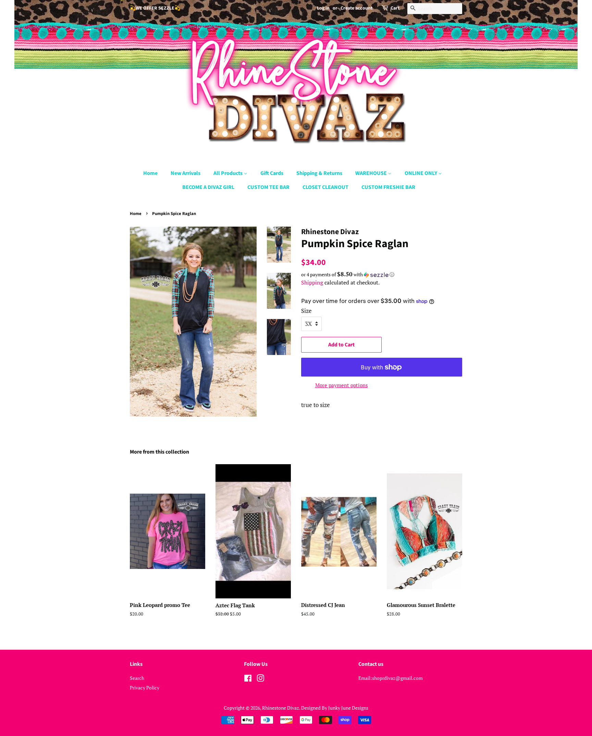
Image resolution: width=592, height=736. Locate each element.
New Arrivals (185, 173)
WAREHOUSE (371, 173)
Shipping (312, 282)
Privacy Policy (144, 687)
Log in (323, 8)
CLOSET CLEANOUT (325, 187)
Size (306, 311)
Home (150, 173)
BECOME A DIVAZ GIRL (208, 187)
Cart (395, 8)
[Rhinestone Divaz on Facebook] (248, 679)
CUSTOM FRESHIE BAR (388, 187)
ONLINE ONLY (421, 173)
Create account (356, 8)
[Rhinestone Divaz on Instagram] (260, 679)
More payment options (341, 385)
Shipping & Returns (319, 173)
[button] (381, 274)
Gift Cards (271, 173)
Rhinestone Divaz (280, 708)
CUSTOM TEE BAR (268, 187)
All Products (228, 173)
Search (137, 678)
